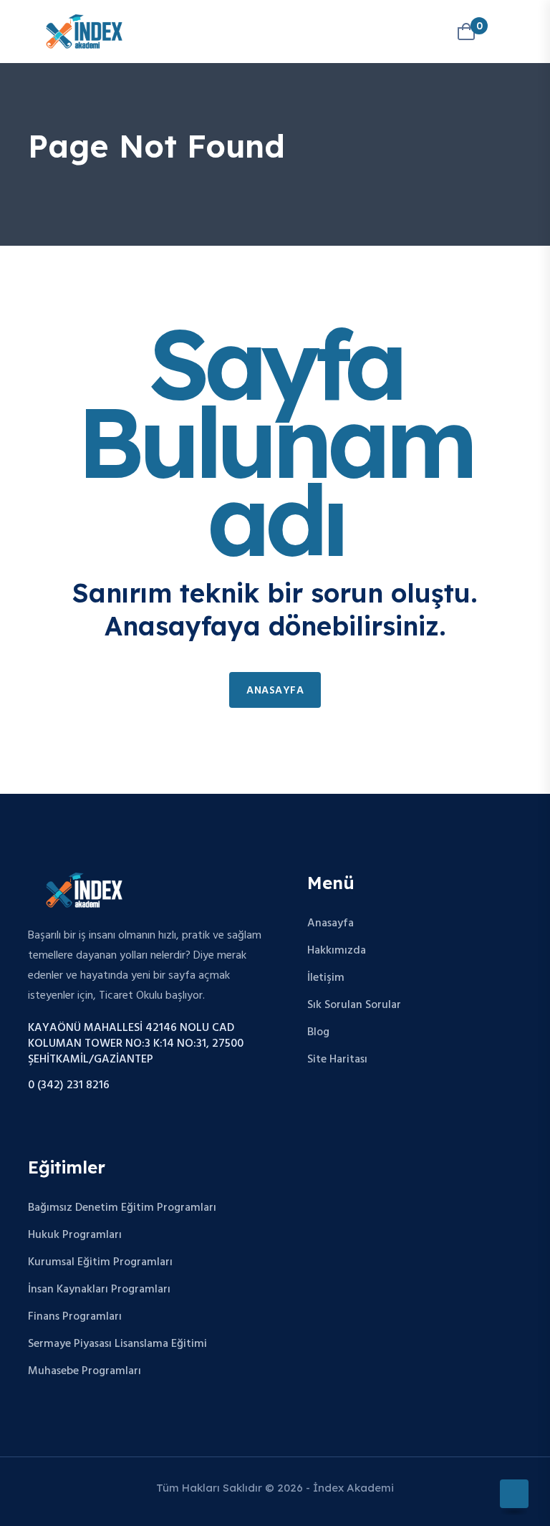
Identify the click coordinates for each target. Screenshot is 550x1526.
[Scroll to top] (514, 1493)
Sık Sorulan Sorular (354, 1005)
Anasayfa (275, 690)
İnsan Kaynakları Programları (99, 1289)
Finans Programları (75, 1316)
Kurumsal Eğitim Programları (100, 1262)
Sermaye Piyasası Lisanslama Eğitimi (117, 1344)
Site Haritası (337, 1059)
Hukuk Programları (75, 1235)
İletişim (325, 978)
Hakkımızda (336, 950)
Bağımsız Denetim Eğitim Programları (122, 1208)
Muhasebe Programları (84, 1371)
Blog (318, 1032)
